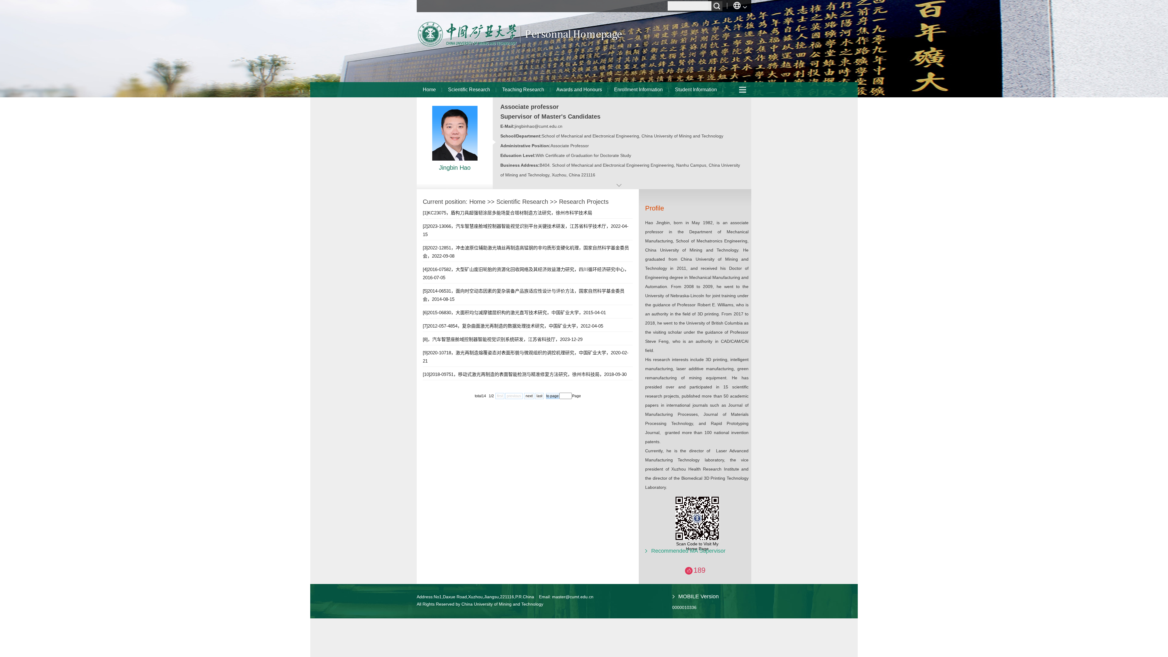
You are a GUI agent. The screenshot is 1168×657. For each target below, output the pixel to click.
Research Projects (584, 201)
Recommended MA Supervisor (688, 551)
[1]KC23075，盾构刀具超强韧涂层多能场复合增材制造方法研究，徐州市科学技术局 (507, 212)
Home (429, 89)
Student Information (696, 89)
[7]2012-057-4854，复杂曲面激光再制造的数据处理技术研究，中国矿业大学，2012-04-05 (513, 325)
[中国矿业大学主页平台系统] (520, 47)
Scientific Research (469, 89)
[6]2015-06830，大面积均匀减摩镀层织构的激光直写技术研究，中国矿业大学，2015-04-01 (514, 312)
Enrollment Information (638, 89)
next (529, 396)
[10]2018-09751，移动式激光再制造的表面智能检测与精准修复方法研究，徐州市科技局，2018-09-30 (525, 374)
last (539, 396)
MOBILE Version (698, 596)
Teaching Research (523, 89)
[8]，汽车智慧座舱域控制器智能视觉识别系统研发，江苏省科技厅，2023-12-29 (502, 339)
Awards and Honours (579, 89)
